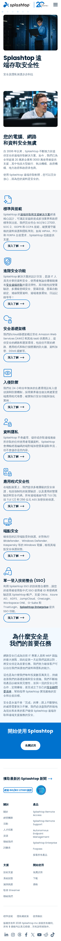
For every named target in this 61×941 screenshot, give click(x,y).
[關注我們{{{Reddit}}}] (46, 935)
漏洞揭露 (8, 884)
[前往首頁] (16, 5)
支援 (6, 865)
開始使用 (38, 865)
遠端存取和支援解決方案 (35, 214)
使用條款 (37, 916)
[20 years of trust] (39, 5)
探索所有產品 (40, 855)
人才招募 (8, 829)
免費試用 (30, 745)
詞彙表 (7, 847)
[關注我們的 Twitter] (33, 935)
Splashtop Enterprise (34, 607)
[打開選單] (55, 5)
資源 (5, 835)
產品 (35, 804)
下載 (35, 878)
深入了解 (13, 246)
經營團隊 (8, 817)
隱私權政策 (23, 916)
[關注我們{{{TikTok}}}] (53, 935)
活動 (5, 823)
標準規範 (8, 916)
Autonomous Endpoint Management (41, 834)
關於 (6, 804)
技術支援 (8, 872)
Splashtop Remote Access (44, 813)
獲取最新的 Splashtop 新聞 (25, 778)
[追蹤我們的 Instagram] (13, 935)
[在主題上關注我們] (20, 935)
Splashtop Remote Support (44, 822)
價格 (35, 884)
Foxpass (37, 848)
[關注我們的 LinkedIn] (6, 935)
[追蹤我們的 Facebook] (26, 935)
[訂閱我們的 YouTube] (39, 935)
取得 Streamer (11, 890)
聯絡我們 (8, 841)
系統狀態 (8, 878)
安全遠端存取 (14, 285)
